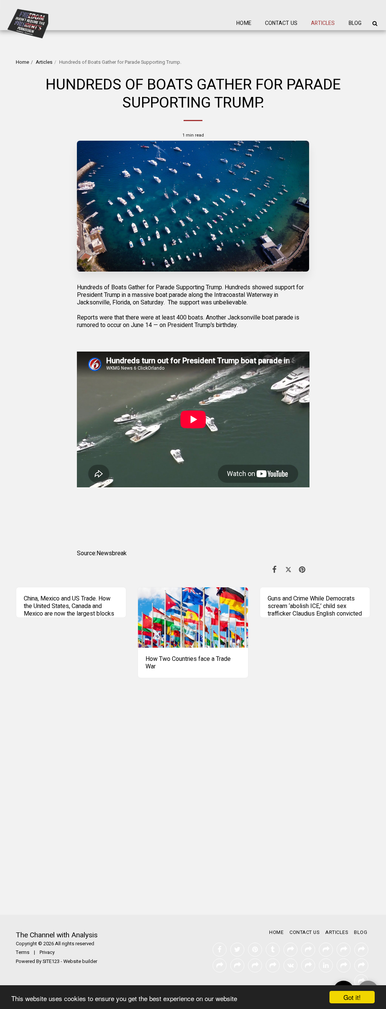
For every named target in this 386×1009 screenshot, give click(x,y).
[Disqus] (193, 803)
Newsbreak (111, 553)
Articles (44, 62)
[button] (374, 23)
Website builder (80, 961)
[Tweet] (289, 569)
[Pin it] (302, 569)
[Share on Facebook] (275, 569)
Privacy (47, 952)
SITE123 (51, 961)
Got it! (352, 997)
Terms (22, 952)
